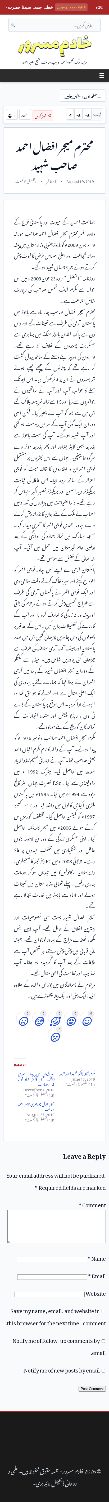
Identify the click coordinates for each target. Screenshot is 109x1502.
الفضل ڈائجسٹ (25, 180)
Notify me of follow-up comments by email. (59, 1345)
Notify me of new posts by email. (61, 1369)
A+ (87, 114)
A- (78, 114)
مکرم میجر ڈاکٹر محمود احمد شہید (77, 1073)
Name (97, 1257)
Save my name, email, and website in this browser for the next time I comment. (56, 1316)
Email (97, 1274)
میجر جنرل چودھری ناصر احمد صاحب (36, 1105)
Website (95, 1292)
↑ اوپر (25, 114)
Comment (92, 1203)
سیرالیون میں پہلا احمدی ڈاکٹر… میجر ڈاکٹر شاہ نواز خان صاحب (36, 1078)
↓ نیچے (12, 114)
